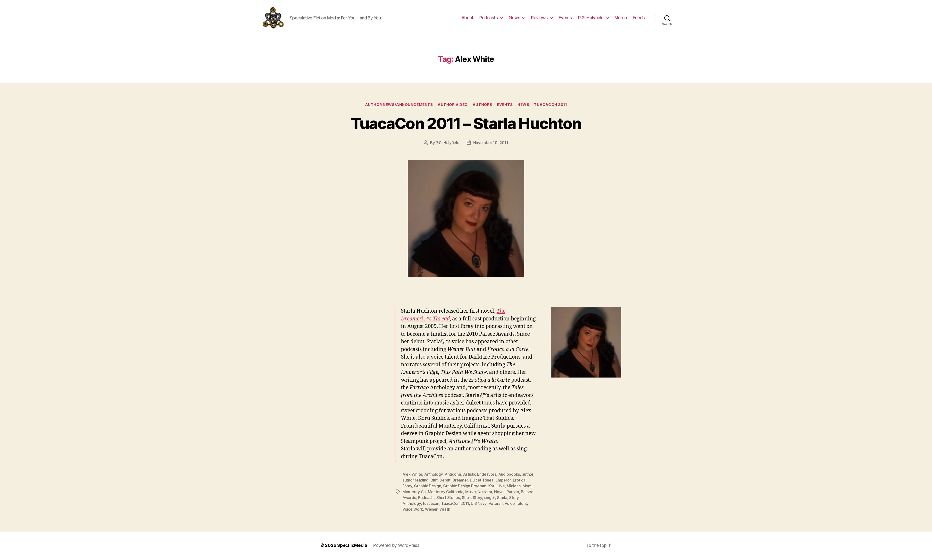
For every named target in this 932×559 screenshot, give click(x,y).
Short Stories (448, 497)
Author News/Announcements (399, 105)
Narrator (485, 491)
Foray (407, 485)
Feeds (639, 17)
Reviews (539, 17)
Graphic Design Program (464, 485)
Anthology (433, 474)
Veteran (496, 503)
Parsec (513, 491)
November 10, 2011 (490, 142)
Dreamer (460, 480)
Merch (621, 17)
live (502, 485)
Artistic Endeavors (479, 474)
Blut (434, 480)
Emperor (503, 480)
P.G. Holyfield (591, 17)
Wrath (445, 509)
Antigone (453, 474)
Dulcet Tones (481, 480)
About (467, 17)
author (527, 474)
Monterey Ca (414, 491)
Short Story (472, 497)
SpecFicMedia (352, 545)
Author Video (453, 105)
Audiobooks (509, 474)
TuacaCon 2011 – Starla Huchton (466, 123)
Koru (492, 485)
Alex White (412, 474)
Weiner (431, 509)
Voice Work (412, 509)
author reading (415, 480)
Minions (513, 485)
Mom (527, 485)
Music (470, 491)
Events (565, 17)
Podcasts (488, 17)
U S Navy (478, 503)
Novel (499, 491)
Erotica (519, 480)
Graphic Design (427, 485)
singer (489, 497)
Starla (502, 497)
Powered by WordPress (396, 545)
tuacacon (431, 503)
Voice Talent (516, 503)
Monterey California (445, 491)
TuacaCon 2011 (550, 105)
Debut (445, 480)
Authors (482, 105)
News (514, 17)
